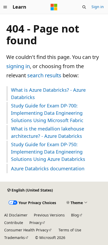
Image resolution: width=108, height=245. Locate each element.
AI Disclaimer (16, 215)
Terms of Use (69, 229)
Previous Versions (49, 215)
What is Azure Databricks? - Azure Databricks (48, 93)
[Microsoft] (54, 7)
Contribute (13, 222)
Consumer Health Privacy (26, 229)
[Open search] (84, 7)
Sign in (97, 6)
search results (44, 75)
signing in (18, 66)
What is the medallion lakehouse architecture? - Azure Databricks (47, 132)
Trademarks (14, 237)
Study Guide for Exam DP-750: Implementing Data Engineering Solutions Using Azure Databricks (48, 151)
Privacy (35, 222)
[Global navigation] (5, 7)
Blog (75, 215)
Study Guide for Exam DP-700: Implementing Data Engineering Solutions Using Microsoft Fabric (47, 112)
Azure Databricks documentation (47, 168)
